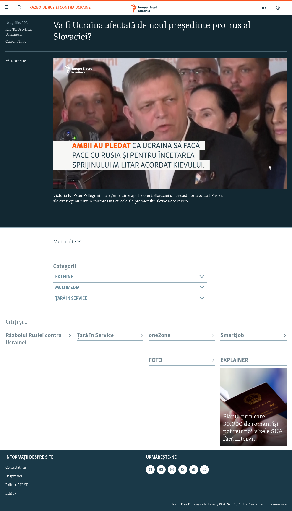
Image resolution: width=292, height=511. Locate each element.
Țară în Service (95, 336)
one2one (159, 336)
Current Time (15, 42)
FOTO (155, 360)
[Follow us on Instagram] (172, 469)
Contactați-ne (16, 467)
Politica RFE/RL (17, 485)
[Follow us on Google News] (193, 469)
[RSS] (182, 469)
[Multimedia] (264, 8)
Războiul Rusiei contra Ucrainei (60, 8)
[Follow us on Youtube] (161, 469)
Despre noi (13, 476)
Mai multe (65, 242)
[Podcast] (278, 8)
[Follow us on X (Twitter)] (204, 469)
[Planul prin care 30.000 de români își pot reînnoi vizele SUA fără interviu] (253, 407)
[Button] (16, 62)
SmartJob (232, 336)
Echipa (10, 494)
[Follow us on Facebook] (150, 469)
